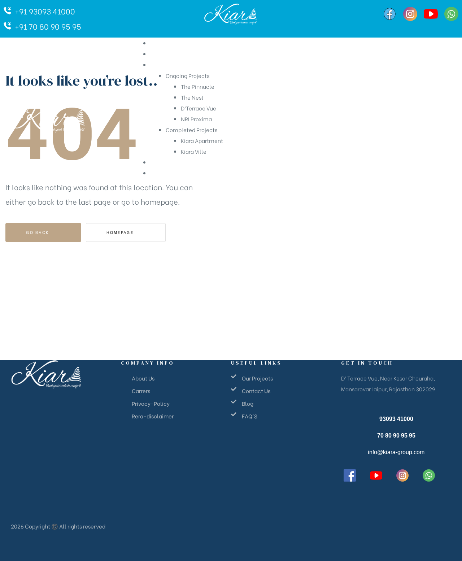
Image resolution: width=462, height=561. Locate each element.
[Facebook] (390, 14)
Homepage (120, 232)
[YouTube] (431, 14)
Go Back (38, 232)
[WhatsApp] (451, 14)
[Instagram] (410, 14)
